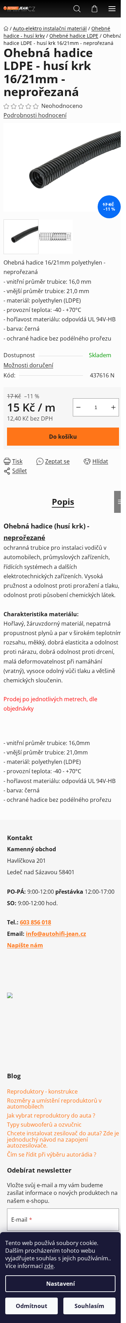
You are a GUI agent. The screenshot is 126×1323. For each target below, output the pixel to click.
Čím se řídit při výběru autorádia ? (51, 1155)
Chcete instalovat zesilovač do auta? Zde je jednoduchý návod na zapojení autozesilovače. (63, 1139)
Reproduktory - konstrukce (42, 1092)
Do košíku (63, 436)
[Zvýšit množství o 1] (113, 407)
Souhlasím (89, 1306)
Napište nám (25, 945)
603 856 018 (35, 922)
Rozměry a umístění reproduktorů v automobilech (54, 1104)
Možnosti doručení (28, 365)
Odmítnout (31, 1306)
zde (49, 1266)
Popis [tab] (63, 501)
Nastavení (60, 1283)
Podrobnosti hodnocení (35, 115)
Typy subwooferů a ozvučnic (44, 1125)
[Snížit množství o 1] (78, 407)
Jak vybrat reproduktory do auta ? (51, 1116)
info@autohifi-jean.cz (56, 934)
